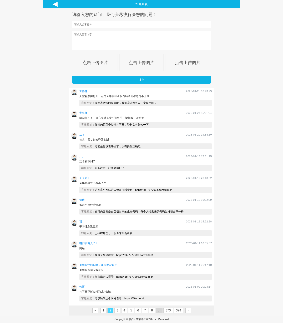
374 (178, 310)
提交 (141, 79)
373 (168, 310)
